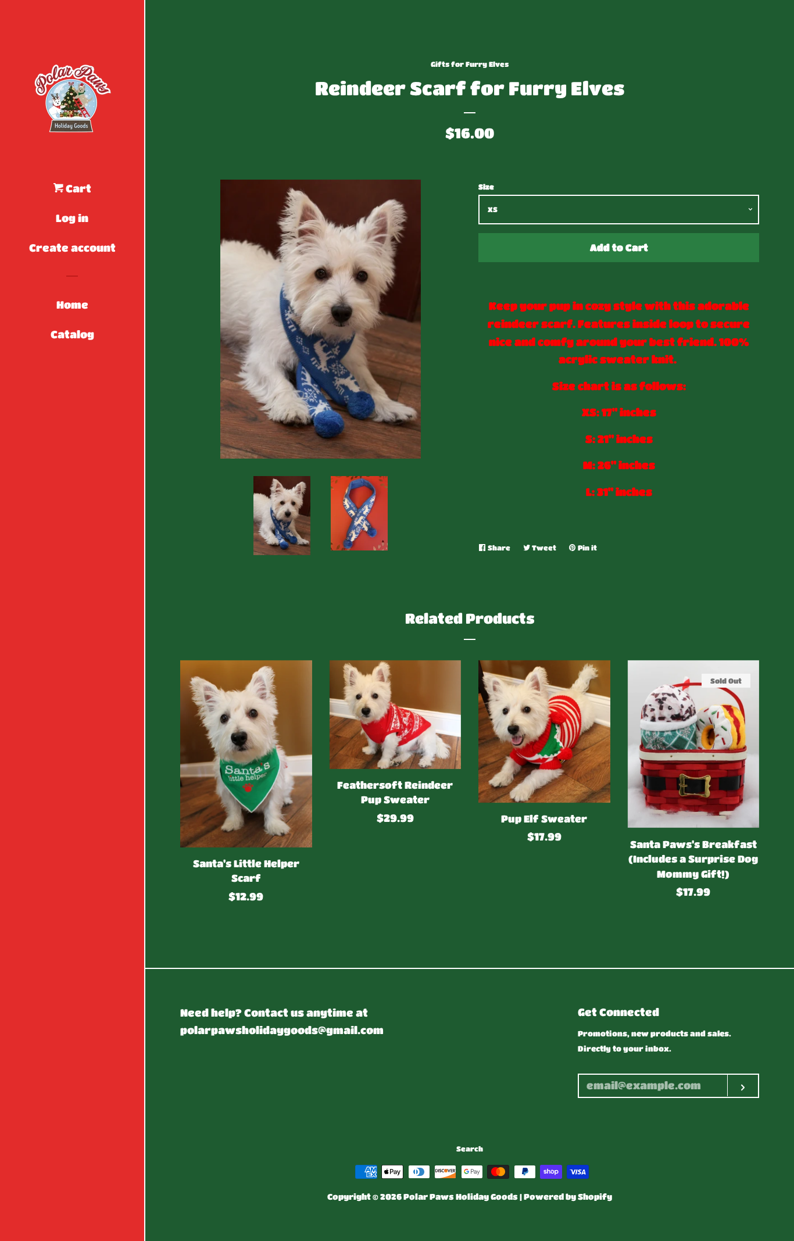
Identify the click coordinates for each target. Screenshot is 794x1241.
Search (469, 1149)
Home (72, 304)
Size (486, 187)
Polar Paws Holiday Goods (460, 1196)
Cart (77, 188)
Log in (72, 218)
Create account (72, 247)
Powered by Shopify (568, 1196)
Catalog (72, 334)
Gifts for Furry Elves (470, 64)
